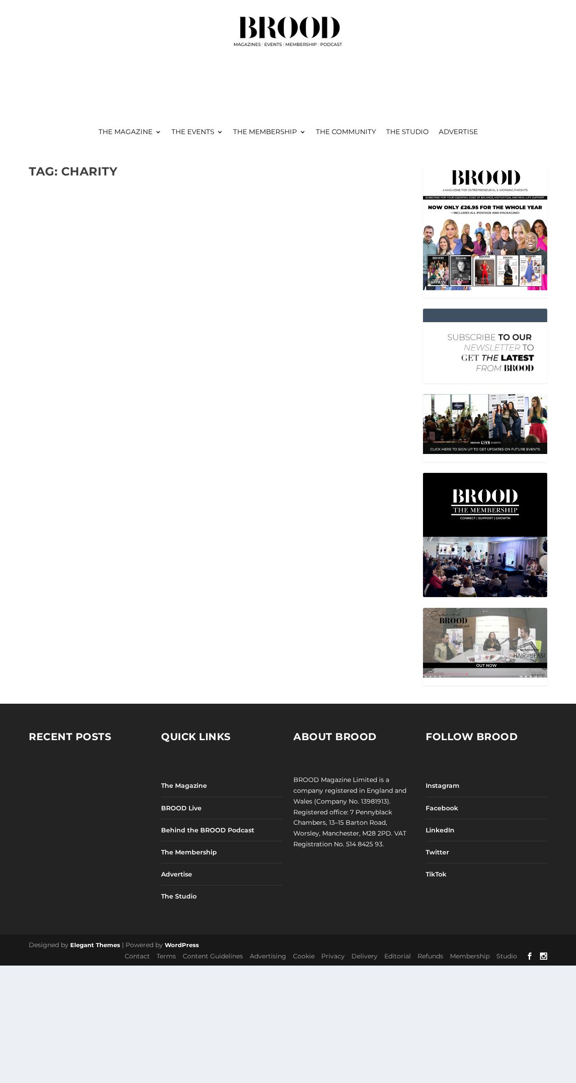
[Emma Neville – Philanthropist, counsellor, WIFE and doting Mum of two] (122, 234)
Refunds (430, 956)
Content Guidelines (213, 956)
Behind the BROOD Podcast (207, 830)
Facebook (442, 808)
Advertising (268, 956)
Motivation (182, 342)
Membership (470, 956)
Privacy (333, 956)
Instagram (442, 786)
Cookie (304, 956)
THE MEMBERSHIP (265, 132)
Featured (152, 342)
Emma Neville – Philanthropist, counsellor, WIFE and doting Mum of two (117, 319)
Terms (166, 956)
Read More (63, 398)
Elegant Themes (95, 944)
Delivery (364, 956)
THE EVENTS (192, 132)
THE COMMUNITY (346, 132)
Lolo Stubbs (62, 342)
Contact (137, 956)
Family (128, 342)
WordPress (182, 944)
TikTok (436, 874)
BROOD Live (181, 808)
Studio (506, 956)
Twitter (437, 852)
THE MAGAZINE (126, 132)
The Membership (189, 852)
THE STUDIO (407, 132)
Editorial (397, 956)
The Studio (179, 896)
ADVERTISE (458, 132)
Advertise (176, 874)
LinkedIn (440, 830)
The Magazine (184, 786)
